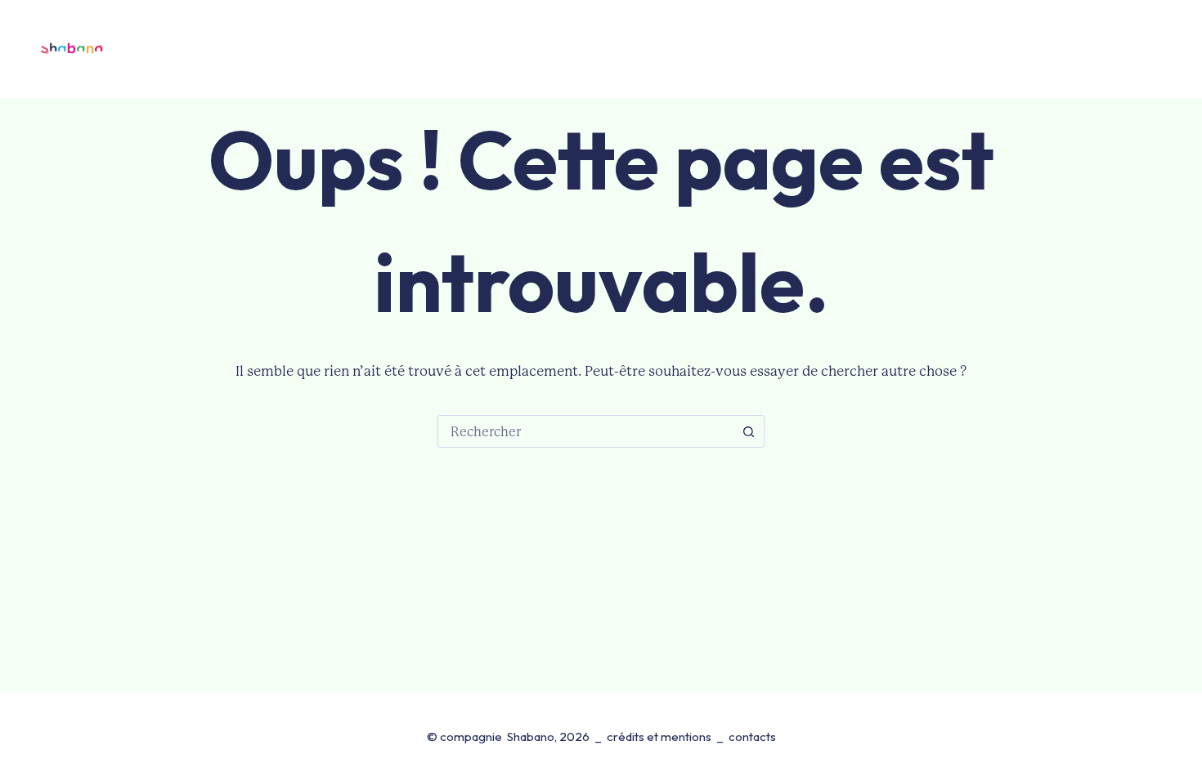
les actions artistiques (746, 48)
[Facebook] (1139, 49)
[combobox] (585, 431)
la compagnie (586, 48)
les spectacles (340, 48)
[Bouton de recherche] (748, 431)
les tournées (471, 48)
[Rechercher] (1101, 49)
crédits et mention (656, 736)
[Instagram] (1170, 49)
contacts (877, 48)
